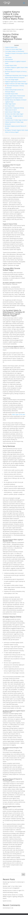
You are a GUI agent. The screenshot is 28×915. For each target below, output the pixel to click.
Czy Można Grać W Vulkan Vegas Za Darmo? (16, 120)
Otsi (23, 874)
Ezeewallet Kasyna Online (11, 93)
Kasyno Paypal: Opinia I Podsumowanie (15, 95)
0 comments (11, 23)
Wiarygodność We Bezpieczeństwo (14, 98)
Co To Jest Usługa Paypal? (11, 79)
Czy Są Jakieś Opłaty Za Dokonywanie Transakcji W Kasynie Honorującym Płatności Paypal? (16, 53)
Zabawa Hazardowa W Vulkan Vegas (14, 122)
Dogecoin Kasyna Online (11, 47)
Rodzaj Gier (8, 124)
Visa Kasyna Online (10, 106)
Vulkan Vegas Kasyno (10, 104)
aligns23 (6, 21)
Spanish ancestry (7, 901)
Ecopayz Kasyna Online (11, 65)
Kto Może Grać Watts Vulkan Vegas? (14, 114)
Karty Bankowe (9, 59)
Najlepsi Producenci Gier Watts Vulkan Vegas (16, 83)
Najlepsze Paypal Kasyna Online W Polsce (15, 81)
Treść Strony (8, 57)
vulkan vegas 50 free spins (18, 414)
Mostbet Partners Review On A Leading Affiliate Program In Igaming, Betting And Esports (13, 896)
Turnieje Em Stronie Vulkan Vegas (13, 49)
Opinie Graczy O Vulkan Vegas (12, 112)
